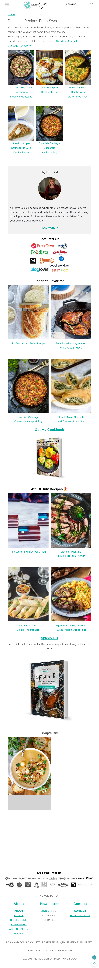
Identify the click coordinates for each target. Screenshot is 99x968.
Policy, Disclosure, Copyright (19, 920)
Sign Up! (46, 911)
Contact (80, 911)
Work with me (80, 915)
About (18, 911)
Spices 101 (49, 638)
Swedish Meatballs (67, 41)
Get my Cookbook (49, 430)
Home (11, 14)
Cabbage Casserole (19, 45)
